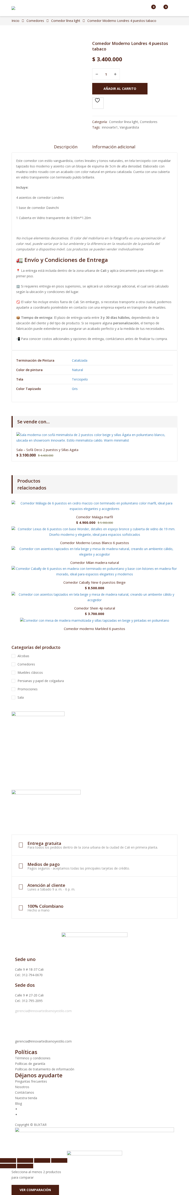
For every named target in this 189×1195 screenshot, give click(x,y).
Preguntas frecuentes (31, 1081)
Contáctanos (24, 1092)
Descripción (65, 146)
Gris (75, 389)
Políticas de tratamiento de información (44, 1069)
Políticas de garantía (30, 1063)
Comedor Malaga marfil (94, 517)
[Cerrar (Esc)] (59, 1160)
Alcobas (23, 656)
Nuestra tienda (26, 1098)
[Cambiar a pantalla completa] (25, 1160)
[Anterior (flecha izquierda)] (8, 1166)
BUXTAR (40, 1124)
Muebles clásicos (30, 672)
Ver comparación (35, 1190)
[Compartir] (42, 1160)
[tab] (65, 148)
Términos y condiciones (32, 1058)
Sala (21, 697)
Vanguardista (129, 127)
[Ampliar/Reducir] (8, 1160)
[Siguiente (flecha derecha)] (25, 1166)
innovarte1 (110, 127)
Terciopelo (80, 379)
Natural (77, 370)
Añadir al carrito (119, 88)
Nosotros (22, 1087)
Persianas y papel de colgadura (41, 681)
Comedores (35, 20)
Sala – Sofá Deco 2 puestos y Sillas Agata (47, 450)
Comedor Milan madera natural (94, 562)
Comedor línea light (65, 20)
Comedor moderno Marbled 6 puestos (94, 628)
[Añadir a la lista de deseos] (98, 103)
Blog (18, 1103)
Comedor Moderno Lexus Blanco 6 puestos (94, 542)
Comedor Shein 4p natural (94, 608)
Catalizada (79, 360)
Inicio (15, 20)
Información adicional (113, 146)
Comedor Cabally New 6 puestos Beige (94, 582)
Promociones (28, 689)
